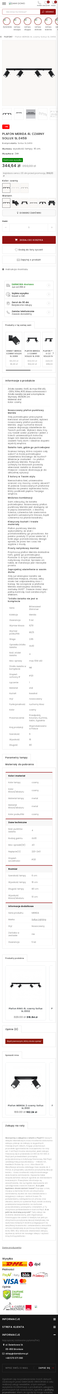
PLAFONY (8, 37)
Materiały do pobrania (19, 764)
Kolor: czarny (10, 180)
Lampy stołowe (38, 28)
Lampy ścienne (48, 28)
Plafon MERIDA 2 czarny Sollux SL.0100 (32, 353)
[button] (53, 353)
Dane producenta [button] (11, 1247)
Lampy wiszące (17, 28)
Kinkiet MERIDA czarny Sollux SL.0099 (14, 353)
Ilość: (5, 221)
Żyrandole (6, 27)
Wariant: (7, 195)
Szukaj (50, 12)
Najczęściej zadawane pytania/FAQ (21, 1340)
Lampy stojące (27, 28)
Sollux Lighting (39, 919)
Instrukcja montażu (17, 269)
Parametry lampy (16, 757)
